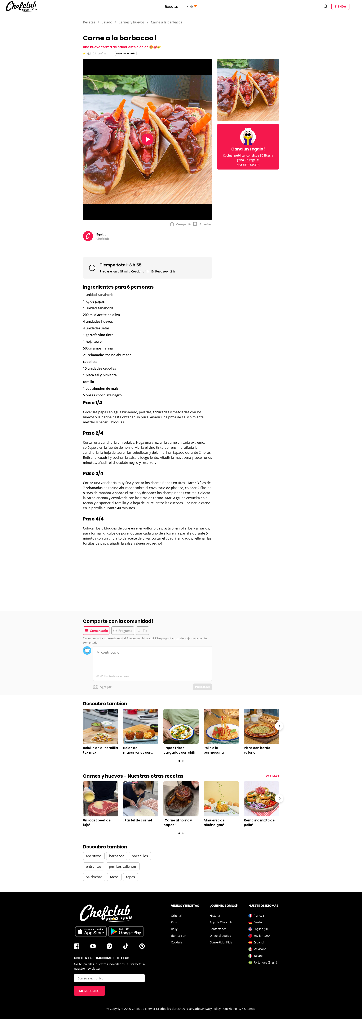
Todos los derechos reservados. (180, 1009)
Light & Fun (178, 936)
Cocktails (177, 942)
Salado (107, 22)
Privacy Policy (211, 1009)
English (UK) (261, 929)
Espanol (258, 942)
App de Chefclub (221, 922)
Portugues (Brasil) (265, 962)
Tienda (340, 6)
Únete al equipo (220, 936)
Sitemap (250, 1009)
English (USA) (262, 936)
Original (176, 915)
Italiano (258, 956)
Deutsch (259, 922)
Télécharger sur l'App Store (91, 931)
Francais (259, 915)
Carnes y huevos (132, 22)
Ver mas (272, 776)
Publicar (202, 687)
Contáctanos (218, 929)
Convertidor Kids (221, 942)
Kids (174, 922)
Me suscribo (89, 991)
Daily (174, 929)
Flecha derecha (279, 726)
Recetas (171, 6)
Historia (215, 915)
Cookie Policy (232, 1009)
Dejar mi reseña (126, 53)
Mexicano (259, 949)
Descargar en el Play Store (126, 931)
